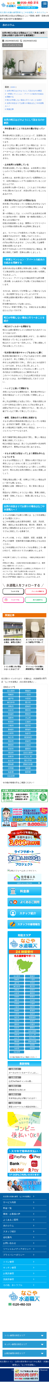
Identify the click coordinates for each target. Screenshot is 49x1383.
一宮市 (28, 695)
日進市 (28, 745)
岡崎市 (11, 695)
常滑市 (11, 722)
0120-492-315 (22, 1304)
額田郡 (28, 772)
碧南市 (28, 706)
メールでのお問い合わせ (27, 7)
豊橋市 (28, 691)
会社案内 (7, 1237)
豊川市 (28, 702)
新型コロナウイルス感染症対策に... (23, 1107)
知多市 (28, 733)
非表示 (13, 87)
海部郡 (28, 768)
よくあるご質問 (10, 1219)
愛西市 (28, 749)
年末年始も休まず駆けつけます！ (23, 1098)
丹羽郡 (11, 768)
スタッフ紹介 (9, 1231)
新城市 (11, 729)
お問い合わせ (9, 1243)
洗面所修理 (8, 1279)
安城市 (11, 714)
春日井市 (11, 702)
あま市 (11, 760)
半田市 (28, 698)
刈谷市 (11, 710)
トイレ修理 (8, 1261)
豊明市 (11, 745)
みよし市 (28, 756)
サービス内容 (9, 1202)
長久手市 (28, 760)
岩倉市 (28, 741)
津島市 (11, 706)
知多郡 (11, 772)
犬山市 (28, 718)
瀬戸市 (11, 698)
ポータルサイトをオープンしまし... (23, 1073)
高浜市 (11, 741)
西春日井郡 (28, 764)
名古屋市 (11, 691)
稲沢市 (28, 725)
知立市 (11, 737)
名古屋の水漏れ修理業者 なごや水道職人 (17, 12)
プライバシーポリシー (13, 1255)
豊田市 (28, 710)
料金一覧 (7, 1208)
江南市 (28, 722)
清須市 (11, 753)
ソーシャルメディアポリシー (17, 1249)
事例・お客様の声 (11, 1214)
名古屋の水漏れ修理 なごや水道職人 (17, 1196)
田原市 (11, 749)
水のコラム (41, 12)
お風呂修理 (8, 1273)
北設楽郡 (11, 776)
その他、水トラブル (12, 1285)
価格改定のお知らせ (17, 1090)
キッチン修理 (9, 1267)
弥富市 (11, 756)
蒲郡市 (11, 718)
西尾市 (28, 714)
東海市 (28, 729)
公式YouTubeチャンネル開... (20, 1081)
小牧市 (11, 725)
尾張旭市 (28, 737)
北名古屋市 (28, 753)
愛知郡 (11, 764)
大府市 (11, 733)
